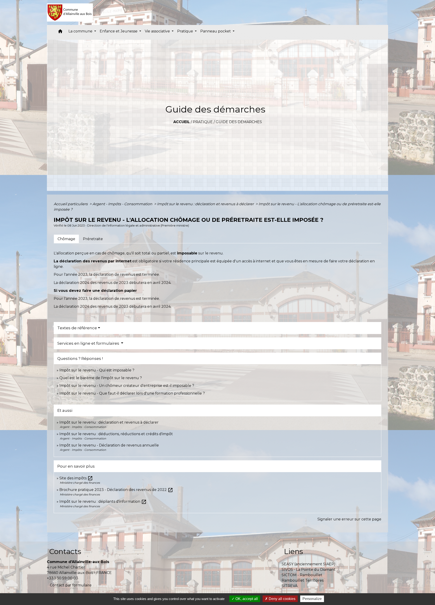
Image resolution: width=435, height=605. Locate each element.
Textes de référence (77, 328)
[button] (60, 32)
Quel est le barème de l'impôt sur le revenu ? (100, 378)
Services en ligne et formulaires (88, 343)
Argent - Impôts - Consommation (122, 204)
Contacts (65, 551)
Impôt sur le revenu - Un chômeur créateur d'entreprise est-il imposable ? (126, 385)
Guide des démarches (239, 122)
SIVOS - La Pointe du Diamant (309, 569)
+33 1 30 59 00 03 (62, 578)
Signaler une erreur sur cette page (349, 519)
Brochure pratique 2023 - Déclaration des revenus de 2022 (116, 490)
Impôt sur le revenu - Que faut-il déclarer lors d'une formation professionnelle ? (132, 393)
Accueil (181, 122)
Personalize (312, 599)
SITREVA (289, 586)
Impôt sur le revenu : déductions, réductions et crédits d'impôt (116, 434)
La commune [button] (80, 31)
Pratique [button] (185, 31)
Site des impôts (76, 478)
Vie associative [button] (158, 31)
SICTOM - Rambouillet (302, 575)
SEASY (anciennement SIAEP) (309, 564)
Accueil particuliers (71, 204)
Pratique (203, 122)
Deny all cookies (281, 599)
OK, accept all (246, 599)
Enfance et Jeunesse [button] (119, 31)
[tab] (66, 238)
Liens (293, 551)
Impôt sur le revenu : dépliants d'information (103, 501)
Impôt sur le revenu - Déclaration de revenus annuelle (109, 445)
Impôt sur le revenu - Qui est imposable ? (96, 370)
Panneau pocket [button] (216, 31)
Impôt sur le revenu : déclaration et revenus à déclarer (206, 204)
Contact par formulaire (71, 585)
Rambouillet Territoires (303, 580)
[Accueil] (70, 12)
